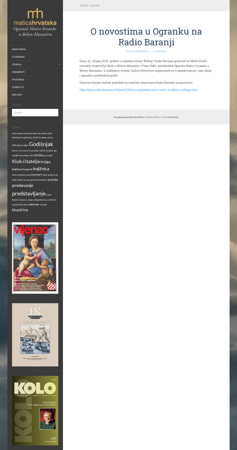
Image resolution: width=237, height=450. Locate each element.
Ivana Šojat (24, 155)
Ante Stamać (18, 133)
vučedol (43, 204)
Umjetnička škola (20, 204)
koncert (36, 174)
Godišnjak (41, 144)
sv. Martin (51, 200)
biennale (37, 133)
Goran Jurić (17, 150)
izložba (39, 155)
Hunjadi (49, 150)
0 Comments (160, 51)
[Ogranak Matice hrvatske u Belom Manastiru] (35, 23)
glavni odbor (23, 145)
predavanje (22, 185)
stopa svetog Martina (37, 200)
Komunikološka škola (21, 175)
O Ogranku (18, 57)
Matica (20, 180)
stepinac (23, 200)
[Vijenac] (35, 257)
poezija (53, 179)
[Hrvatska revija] (35, 334)
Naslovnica (19, 49)
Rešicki (15, 200)
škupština (20, 209)
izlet (31, 155)
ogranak (34, 180)
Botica (44, 133)
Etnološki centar (45, 137)
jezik (50, 155)
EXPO (14, 145)
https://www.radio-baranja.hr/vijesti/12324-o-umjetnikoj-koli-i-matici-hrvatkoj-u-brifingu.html (139, 90)
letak (44, 175)
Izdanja (16, 64)
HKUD (42, 150)
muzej (27, 180)
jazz (46, 155)
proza (48, 194)
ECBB (35, 137)
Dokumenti (18, 72)
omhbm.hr (43, 180)
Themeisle (173, 117)
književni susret (22, 169)
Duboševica (27, 137)
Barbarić (28, 133)
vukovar (33, 204)
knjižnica (41, 168)
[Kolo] (35, 410)
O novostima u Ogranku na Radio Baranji (146, 36)
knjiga (45, 161)
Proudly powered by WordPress (129, 117)
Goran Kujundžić (31, 150)
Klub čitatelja (26, 161)
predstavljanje (29, 193)
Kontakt (17, 95)
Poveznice (18, 79)
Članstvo (18, 87)
